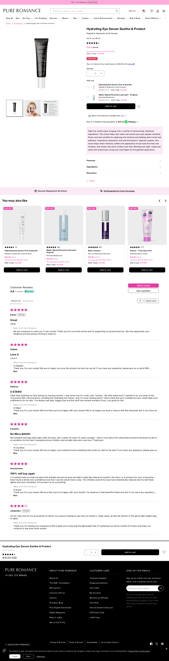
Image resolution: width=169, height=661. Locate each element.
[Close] (166, 649)
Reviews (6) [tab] (16, 301)
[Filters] (140, 301)
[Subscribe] (160, 588)
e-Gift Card (95, 617)
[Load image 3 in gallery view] (50, 108)
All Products (18, 23)
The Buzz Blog (56, 602)
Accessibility (92, 642)
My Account (95, 592)
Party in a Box (55, 617)
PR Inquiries (55, 587)
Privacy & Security (57, 642)
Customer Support (98, 578)
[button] (27, 18)
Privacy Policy (133, 651)
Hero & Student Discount (101, 607)
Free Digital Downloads (60, 607)
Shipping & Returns (99, 583)
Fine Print (94, 602)
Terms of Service (76, 642)
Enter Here (92, 2)
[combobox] (85, 11)
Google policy (144, 651)
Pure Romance (21, 644)
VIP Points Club (97, 612)
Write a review (143, 285)
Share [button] (92, 181)
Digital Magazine (57, 612)
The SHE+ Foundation (59, 583)
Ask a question (143, 291)
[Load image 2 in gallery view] (32, 108)
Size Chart (94, 587)
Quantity (90, 69)
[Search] (117, 11)
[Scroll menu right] (165, 18)
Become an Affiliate (99, 597)
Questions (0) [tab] (28, 301)
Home (8, 23)
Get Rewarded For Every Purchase (119, 191)
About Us (53, 578)
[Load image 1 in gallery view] (14, 108)
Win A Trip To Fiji (57, 622)
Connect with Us (57, 592)
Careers (53, 597)
